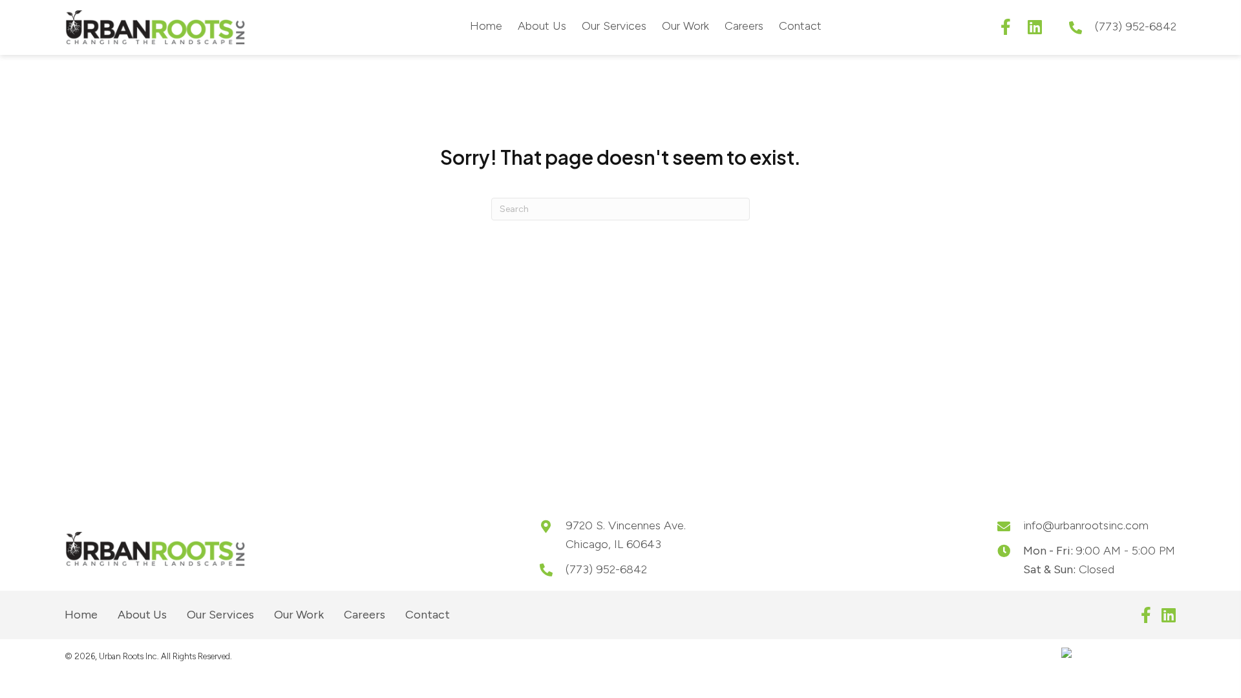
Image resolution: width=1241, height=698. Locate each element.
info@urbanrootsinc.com (1086, 525)
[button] (1005, 27)
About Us (142, 614)
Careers (364, 614)
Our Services (220, 614)
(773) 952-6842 (1135, 26)
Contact (427, 614)
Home (81, 614)
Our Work (299, 614)
